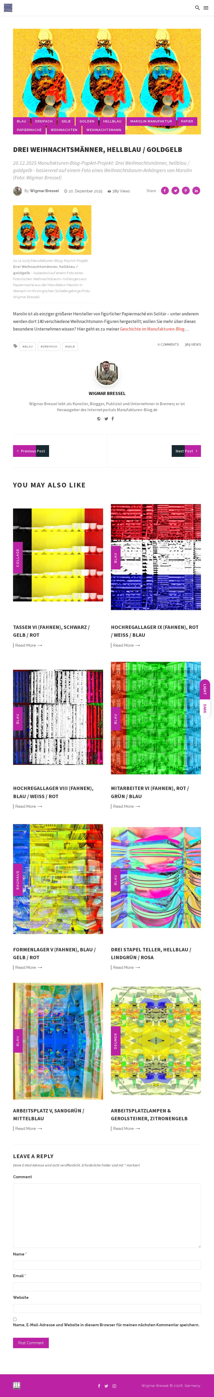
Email (19, 1276)
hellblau (112, 121)
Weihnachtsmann (103, 130)
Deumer (115, 1041)
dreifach (44, 121)
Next (184, 451)
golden (87, 121)
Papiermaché (29, 130)
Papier (187, 121)
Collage (18, 557)
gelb (66, 121)
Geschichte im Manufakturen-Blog (152, 329)
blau (21, 121)
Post (33, 451)
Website (21, 1297)
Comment (22, 1177)
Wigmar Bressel (44, 191)
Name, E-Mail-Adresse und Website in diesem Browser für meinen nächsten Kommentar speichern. (106, 1325)
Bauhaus (18, 879)
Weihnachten (64, 130)
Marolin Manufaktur (151, 121)
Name (20, 1254)
